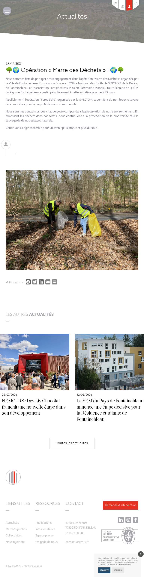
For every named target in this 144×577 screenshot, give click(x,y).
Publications (43, 523)
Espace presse (44, 535)
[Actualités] (122, 9)
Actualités (12, 523)
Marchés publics (16, 529)
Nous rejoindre (15, 542)
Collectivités (14, 535)
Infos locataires (45, 529)
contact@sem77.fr (76, 542)
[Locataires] (129, 9)
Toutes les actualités (72, 443)
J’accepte (104, 570)
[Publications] (115, 8)
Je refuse (118, 570)
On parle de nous (46, 542)
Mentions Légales (33, 566)
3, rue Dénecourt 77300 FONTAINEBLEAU (80, 525)
